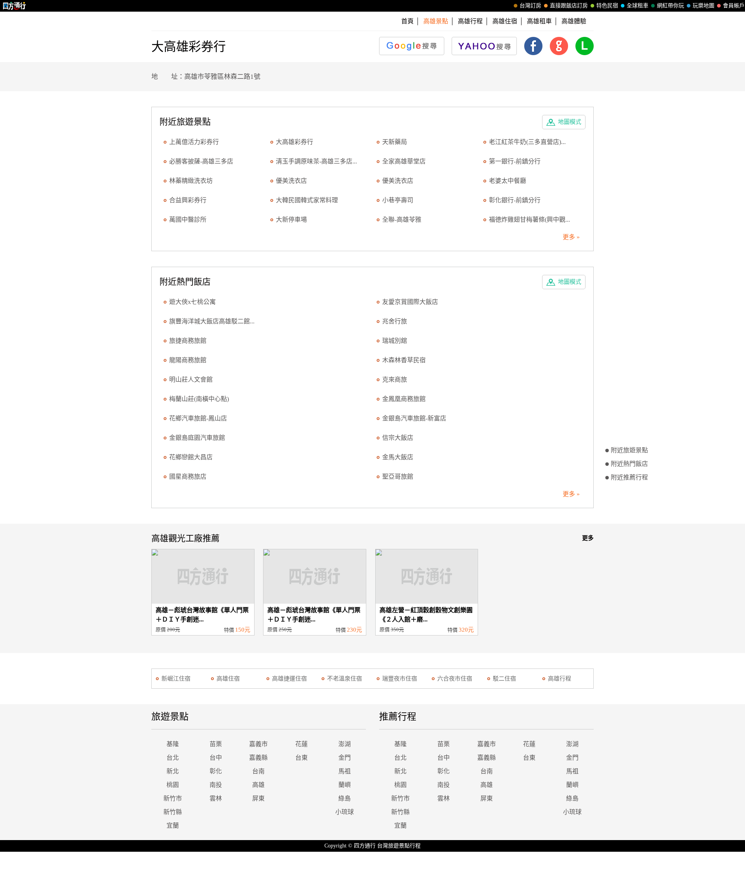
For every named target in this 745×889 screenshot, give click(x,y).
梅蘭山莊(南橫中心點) (199, 399)
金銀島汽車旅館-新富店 (414, 418)
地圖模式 (569, 122)
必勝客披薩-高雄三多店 (201, 161)
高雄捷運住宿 (289, 678)
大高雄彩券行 (294, 142)
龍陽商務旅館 (187, 360)
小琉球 (344, 812)
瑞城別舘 (394, 340)
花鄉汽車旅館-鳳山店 (198, 418)
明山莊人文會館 (191, 379)
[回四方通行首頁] (14, 6)
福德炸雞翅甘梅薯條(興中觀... (529, 219)
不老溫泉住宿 (344, 678)
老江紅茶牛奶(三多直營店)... (527, 142)
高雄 (258, 784)
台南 (258, 771)
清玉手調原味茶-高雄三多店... (316, 161)
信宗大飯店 (397, 437)
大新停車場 (291, 219)
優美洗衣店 (291, 180)
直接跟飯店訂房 (569, 6)
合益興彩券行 (187, 200)
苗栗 (216, 744)
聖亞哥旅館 (397, 476)
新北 (172, 771)
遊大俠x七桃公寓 (192, 302)
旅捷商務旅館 (187, 340)
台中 (216, 757)
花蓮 (301, 744)
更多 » (571, 237)
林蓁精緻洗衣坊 (191, 180)
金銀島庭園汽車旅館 (197, 437)
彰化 (216, 771)
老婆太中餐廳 (507, 180)
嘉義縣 (258, 757)
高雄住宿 (504, 21)
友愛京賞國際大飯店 (410, 302)
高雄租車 (539, 21)
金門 (344, 757)
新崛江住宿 (176, 678)
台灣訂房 (530, 6)
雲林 (216, 798)
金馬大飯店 (397, 457)
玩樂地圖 (703, 6)
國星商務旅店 (187, 476)
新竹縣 (172, 812)
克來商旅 (394, 379)
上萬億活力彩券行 (194, 142)
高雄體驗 (573, 21)
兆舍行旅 (394, 321)
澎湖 (344, 744)
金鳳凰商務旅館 (404, 399)
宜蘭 (172, 825)
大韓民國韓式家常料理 (307, 200)
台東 (301, 757)
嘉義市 (258, 744)
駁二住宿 (504, 678)
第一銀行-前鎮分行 (515, 161)
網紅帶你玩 (670, 6)
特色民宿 (607, 6)
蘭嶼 (344, 784)
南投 (216, 784)
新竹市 (172, 798)
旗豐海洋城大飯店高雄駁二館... (212, 321)
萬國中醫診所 (187, 219)
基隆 (172, 744)
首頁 (407, 21)
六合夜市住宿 (454, 678)
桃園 (172, 784)
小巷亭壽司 (397, 200)
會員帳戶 (734, 6)
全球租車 (637, 6)
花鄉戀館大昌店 (191, 457)
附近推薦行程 (629, 477)
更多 (588, 538)
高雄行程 (470, 21)
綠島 (344, 798)
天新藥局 (394, 142)
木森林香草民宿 (404, 360)
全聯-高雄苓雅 (401, 219)
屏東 (258, 798)
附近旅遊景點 (629, 450)
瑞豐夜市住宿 (399, 678)
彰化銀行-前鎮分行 (515, 200)
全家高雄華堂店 (404, 161)
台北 (172, 757)
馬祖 (344, 771)
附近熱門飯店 (629, 463)
